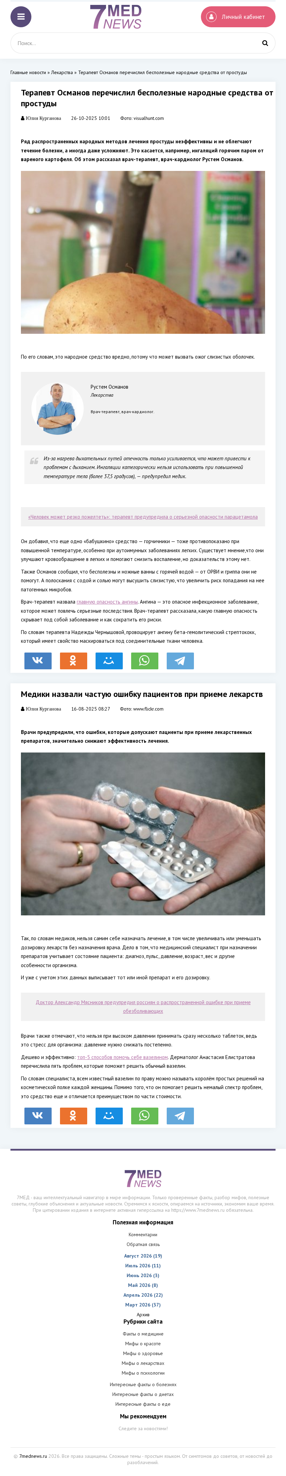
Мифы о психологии (143, 1373)
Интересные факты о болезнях (143, 1384)
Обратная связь (143, 1244)
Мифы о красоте (143, 1343)
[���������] (38, 657)
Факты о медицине (143, 1334)
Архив (143, 1314)
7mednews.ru (33, 1456)
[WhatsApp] (145, 657)
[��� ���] (109, 657)
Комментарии (143, 1234)
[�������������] (74, 657)
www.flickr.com (148, 709)
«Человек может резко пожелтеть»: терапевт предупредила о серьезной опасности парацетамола (143, 516)
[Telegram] (180, 657)
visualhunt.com (149, 118)
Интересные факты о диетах (143, 1394)
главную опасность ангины (107, 601)
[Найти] (265, 43)
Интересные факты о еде (143, 1404)
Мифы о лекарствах (143, 1363)
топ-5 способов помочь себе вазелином (122, 1057)
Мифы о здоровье (143, 1353)
